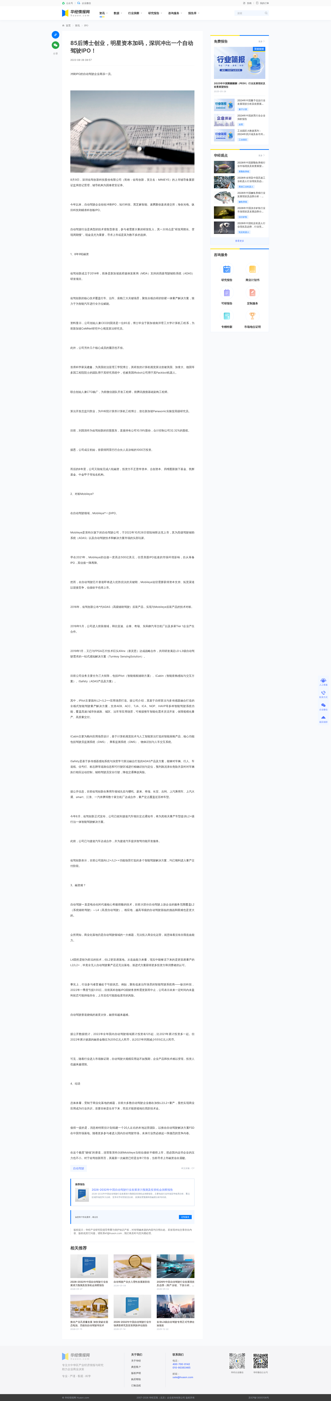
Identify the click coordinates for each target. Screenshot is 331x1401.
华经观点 (221, 155)
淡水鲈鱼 (243, 217)
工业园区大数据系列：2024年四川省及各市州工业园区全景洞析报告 (251, 134)
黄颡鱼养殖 (244, 171)
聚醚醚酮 (259, 48)
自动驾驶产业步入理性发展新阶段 (132, 1281)
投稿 (249, 3)
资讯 (102, 13)
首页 (68, 25)
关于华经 (136, 1360)
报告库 (192, 13)
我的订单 (264, 3)
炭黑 (241, 124)
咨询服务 (173, 13)
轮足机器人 (244, 232)
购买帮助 (136, 1379)
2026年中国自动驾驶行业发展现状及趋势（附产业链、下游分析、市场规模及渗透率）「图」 (175, 1285)
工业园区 (243, 139)
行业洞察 (133, 13)
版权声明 (136, 1373)
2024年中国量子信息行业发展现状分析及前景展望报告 (251, 104)
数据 (116, 13)
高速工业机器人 (246, 186)
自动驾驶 (78, 1168)
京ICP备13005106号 (258, 1397)
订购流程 (136, 1385)
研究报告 (153, 13)
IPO (86, 25)
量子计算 (243, 109)
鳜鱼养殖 (243, 201)
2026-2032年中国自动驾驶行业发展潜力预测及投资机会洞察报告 (132, 1189)
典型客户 (136, 1366)
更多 (260, 41)
